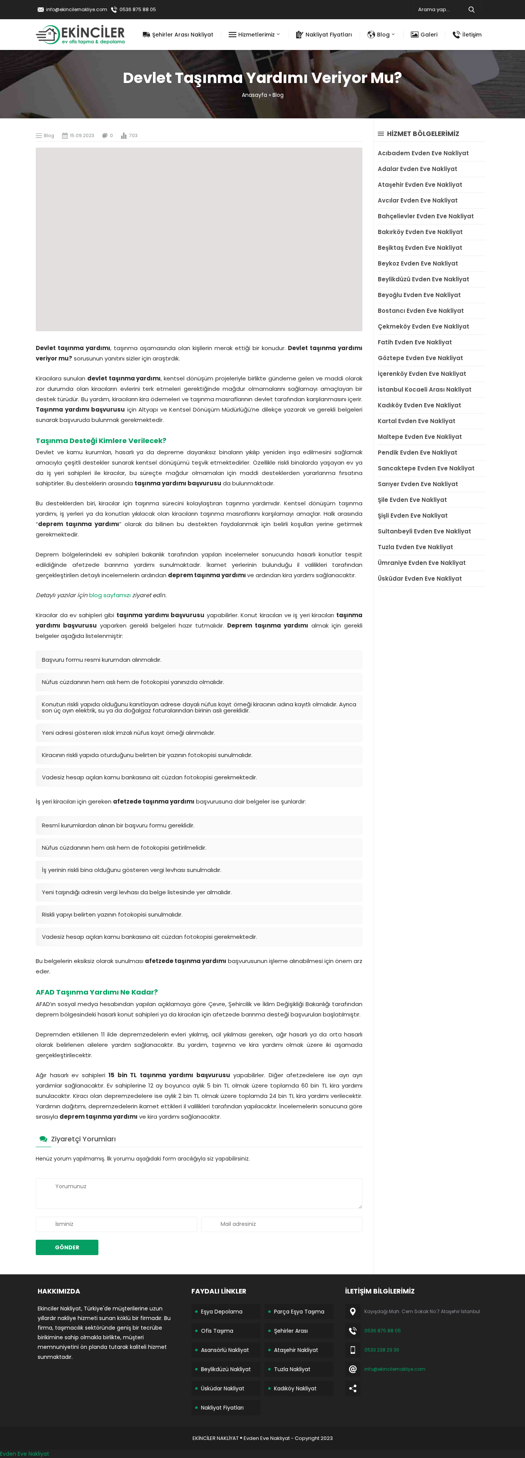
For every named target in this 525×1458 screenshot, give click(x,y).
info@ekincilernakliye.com (76, 9)
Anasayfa (254, 95)
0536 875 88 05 (138, 9)
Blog (278, 95)
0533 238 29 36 (381, 1350)
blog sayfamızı (110, 595)
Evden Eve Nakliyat (24, 1454)
